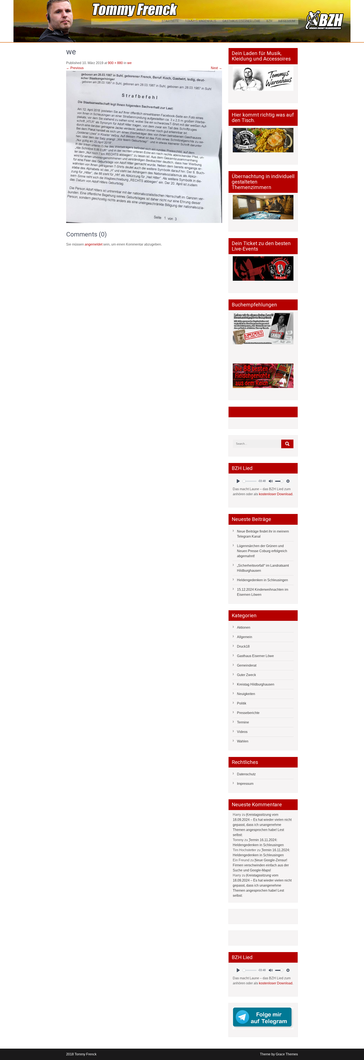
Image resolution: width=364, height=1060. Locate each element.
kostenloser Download (275, 494)
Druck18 (243, 646)
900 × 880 (115, 63)
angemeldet (93, 244)
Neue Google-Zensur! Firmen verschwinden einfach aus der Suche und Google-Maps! (261, 865)
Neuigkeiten (246, 694)
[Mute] (270, 481)
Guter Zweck (246, 675)
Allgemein (244, 637)
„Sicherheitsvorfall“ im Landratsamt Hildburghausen (263, 568)
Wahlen (242, 741)
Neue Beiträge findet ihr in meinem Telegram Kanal (263, 534)
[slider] (250, 481)
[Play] (238, 481)
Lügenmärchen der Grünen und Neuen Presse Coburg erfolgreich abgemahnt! (262, 551)
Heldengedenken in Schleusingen (262, 580)
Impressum (286, 21)
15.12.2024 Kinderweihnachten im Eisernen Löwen (262, 592)
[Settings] (288, 481)
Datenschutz (246, 774)
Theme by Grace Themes (279, 1054)
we (129, 63)
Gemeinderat (246, 665)
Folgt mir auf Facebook (258, 412)
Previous (75, 68)
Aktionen (243, 627)
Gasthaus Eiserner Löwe (241, 21)
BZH (269, 21)
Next (216, 68)
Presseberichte (248, 713)
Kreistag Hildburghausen (255, 684)
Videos (242, 732)
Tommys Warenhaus (200, 21)
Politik (241, 703)
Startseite (170, 21)
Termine (243, 722)
